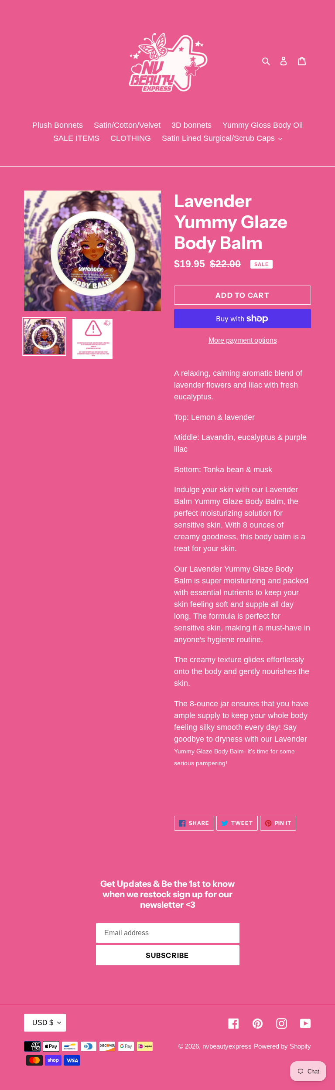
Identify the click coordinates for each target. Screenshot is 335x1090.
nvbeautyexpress (227, 1046)
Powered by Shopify (282, 1046)
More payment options (243, 340)
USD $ (42, 1022)
